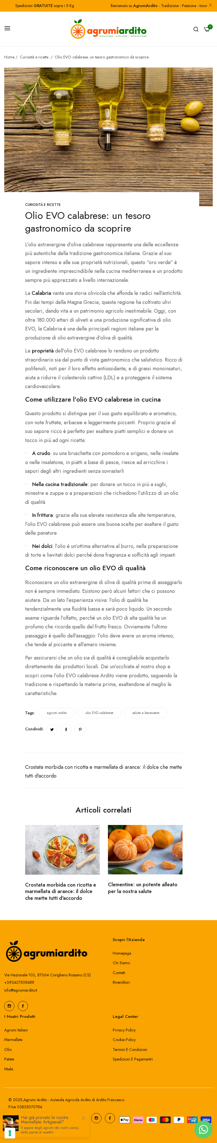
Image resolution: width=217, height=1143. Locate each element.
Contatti (119, 973)
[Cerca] (196, 28)
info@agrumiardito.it (20, 990)
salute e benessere (145, 712)
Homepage (122, 953)
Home (9, 57)
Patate (9, 1059)
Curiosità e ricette (34, 57)
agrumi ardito (57, 712)
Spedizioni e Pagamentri (133, 1059)
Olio (8, 1049)
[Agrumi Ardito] (108, 29)
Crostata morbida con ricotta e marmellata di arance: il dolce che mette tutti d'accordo (60, 891)
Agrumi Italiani (16, 1030)
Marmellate (13, 1039)
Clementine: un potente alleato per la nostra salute (142, 888)
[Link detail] (9, 1006)
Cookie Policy (124, 1039)
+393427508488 (19, 982)
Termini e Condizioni (130, 1049)
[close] (210, 5)
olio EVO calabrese (99, 712)
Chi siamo (121, 963)
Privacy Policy (124, 1030)
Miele (8, 1069)
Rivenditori (121, 982)
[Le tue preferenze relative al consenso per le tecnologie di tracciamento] (10, 1133)
